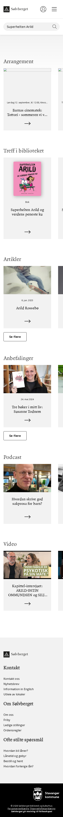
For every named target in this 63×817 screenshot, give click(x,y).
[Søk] (53, 27)
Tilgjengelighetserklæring (42, 808)
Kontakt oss (12, 679)
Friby (7, 720)
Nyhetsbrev (11, 684)
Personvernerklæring (18, 808)
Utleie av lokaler (14, 694)
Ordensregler (13, 730)
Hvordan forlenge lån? (19, 766)
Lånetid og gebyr (15, 756)
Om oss (8, 715)
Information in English (19, 689)
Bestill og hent (13, 761)
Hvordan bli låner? (16, 751)
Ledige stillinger (14, 725)
